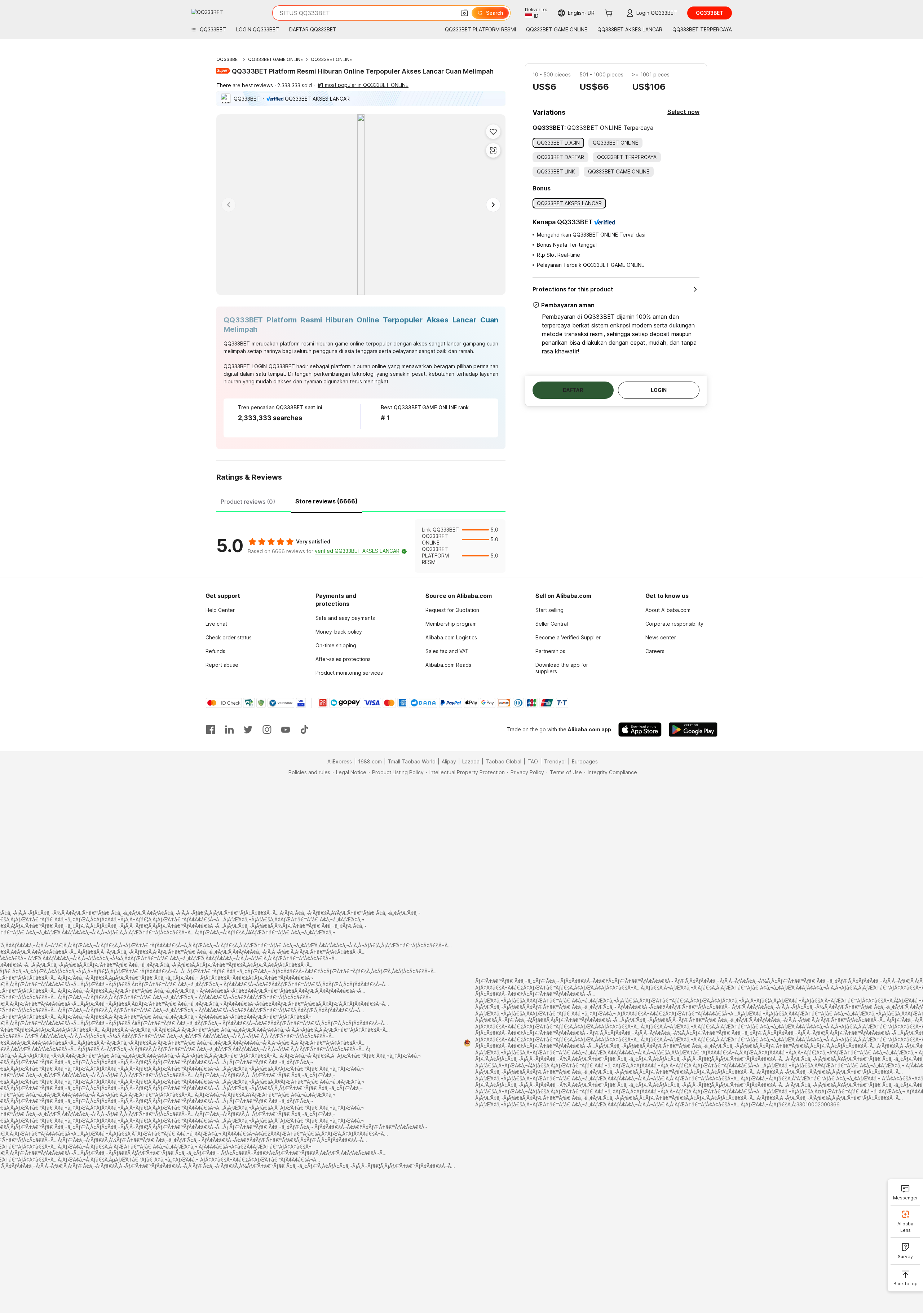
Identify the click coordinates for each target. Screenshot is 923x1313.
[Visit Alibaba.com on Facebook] (211, 729)
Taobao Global (503, 761)
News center (660, 637)
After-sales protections (343, 659)
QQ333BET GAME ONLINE (275, 59)
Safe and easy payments (345, 618)
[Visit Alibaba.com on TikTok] (304, 729)
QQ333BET (228, 59)
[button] (464, 13)
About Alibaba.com (667, 610)
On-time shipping (335, 645)
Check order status (229, 637)
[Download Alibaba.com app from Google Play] (693, 729)
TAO (532, 761)
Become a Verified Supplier (568, 637)
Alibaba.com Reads (448, 665)
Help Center (220, 610)
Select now (683, 111)
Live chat (216, 624)
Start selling (549, 610)
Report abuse (222, 665)
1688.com (370, 761)
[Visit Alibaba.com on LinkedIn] (229, 729)
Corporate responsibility (674, 624)
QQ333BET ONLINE (331, 59)
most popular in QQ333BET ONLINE (363, 85)
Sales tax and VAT (447, 651)
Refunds (215, 651)
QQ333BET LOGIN (245, 366)
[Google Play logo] (207, 11)
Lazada (471, 761)
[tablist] (360, 500)
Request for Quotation (452, 610)
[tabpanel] (360, 546)
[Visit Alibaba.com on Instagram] (267, 729)
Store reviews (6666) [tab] (326, 501)
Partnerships (550, 651)
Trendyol (555, 761)
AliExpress (339, 761)
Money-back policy (338, 632)
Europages (585, 761)
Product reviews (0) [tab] (248, 501)
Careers (654, 651)
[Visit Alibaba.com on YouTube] (286, 729)
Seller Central (551, 624)
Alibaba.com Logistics (451, 637)
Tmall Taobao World (412, 761)
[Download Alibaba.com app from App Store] (640, 729)
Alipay (449, 761)
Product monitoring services (349, 673)
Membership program (451, 624)
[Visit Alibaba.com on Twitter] (248, 729)
